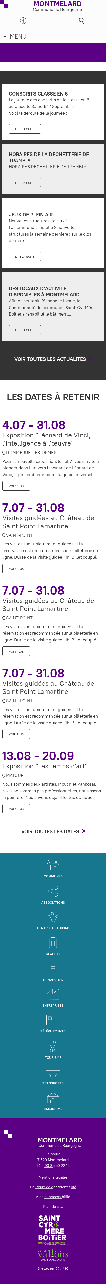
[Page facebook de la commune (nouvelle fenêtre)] (23, 20)
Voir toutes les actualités (50, 359)
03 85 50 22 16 (57, 1165)
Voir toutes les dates (50, 831)
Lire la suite (24, 129)
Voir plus (16, 486)
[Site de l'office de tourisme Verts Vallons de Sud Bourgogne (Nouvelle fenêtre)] (53, 1254)
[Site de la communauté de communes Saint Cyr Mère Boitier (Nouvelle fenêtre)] (53, 1229)
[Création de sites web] (62, 1268)
